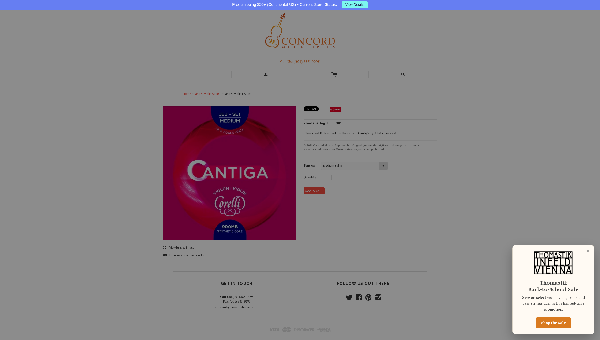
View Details (354, 5)
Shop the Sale (553, 322)
